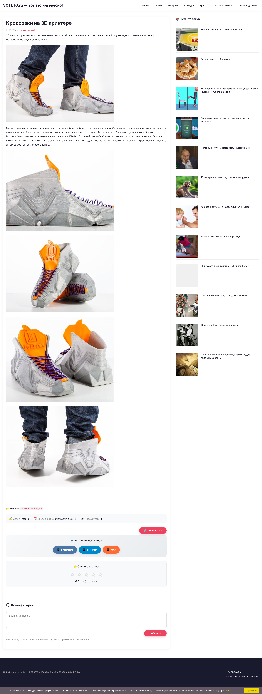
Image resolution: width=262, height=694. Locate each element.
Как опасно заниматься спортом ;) (220, 236)
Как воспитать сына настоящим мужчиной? (226, 206)
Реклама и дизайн (27, 30)
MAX (111, 549)
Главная (145, 5)
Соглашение (230, 690)
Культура (189, 5)
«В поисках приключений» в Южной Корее (225, 266)
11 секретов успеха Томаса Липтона (221, 29)
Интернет (173, 5)
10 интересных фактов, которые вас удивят (225, 177)
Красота (204, 5)
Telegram (89, 549)
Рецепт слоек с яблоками (215, 59)
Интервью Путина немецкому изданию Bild (225, 147)
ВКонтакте (65, 549)
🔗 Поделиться (153, 530)
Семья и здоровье (247, 5)
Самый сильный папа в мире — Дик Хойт (224, 295)
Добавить (155, 633)
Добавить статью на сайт (243, 675)
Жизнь (158, 5)
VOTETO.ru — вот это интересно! (33, 5)
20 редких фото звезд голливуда (219, 325)
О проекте (234, 671)
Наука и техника (223, 5)
